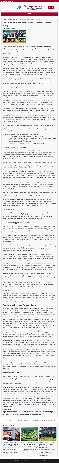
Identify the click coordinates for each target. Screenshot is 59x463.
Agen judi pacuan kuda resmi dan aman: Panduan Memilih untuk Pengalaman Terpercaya (11, 445)
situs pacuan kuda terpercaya (39, 413)
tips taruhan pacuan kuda (34, 414)
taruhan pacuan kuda (21, 414)
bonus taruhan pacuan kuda (26, 411)
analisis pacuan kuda (12, 411)
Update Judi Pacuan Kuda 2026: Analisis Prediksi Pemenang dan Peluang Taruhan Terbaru (47, 445)
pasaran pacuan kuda (12, 413)
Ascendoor (35, 460)
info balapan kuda (40, 411)
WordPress (46, 460)
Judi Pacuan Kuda (6, 409)
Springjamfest (33, 6)
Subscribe (51, 7)
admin (13, 28)
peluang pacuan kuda (24, 413)
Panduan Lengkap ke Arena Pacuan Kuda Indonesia (29, 443)
